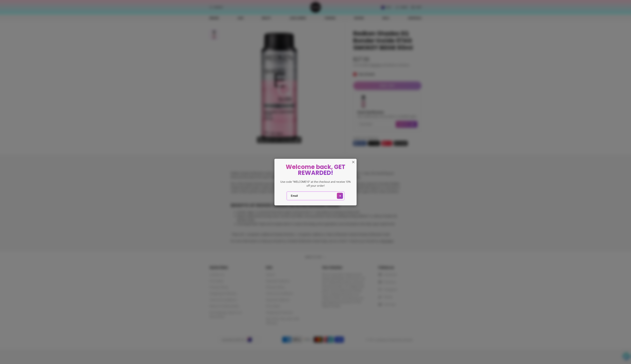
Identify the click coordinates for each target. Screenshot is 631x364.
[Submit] (340, 196)
